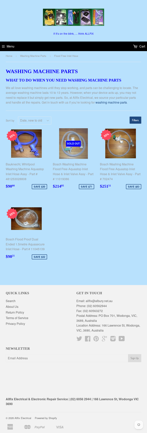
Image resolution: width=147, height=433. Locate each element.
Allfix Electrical (23, 418)
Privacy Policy (15, 323)
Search (11, 301)
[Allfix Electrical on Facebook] (88, 339)
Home (9, 56)
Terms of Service (17, 318)
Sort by (10, 120)
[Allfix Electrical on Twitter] (79, 339)
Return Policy (15, 312)
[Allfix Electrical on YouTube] (122, 339)
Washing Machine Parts (33, 56)
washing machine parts (111, 102)
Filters (135, 120)
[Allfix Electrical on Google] (104, 339)
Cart (142, 46)
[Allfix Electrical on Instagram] (113, 339)
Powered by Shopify (46, 418)
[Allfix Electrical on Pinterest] (96, 339)
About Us (12, 306)
